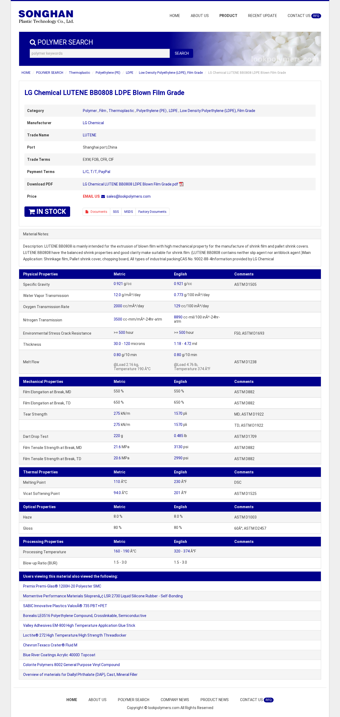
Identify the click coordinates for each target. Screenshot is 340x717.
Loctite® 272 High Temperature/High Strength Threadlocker (74, 635)
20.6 (117, 458)
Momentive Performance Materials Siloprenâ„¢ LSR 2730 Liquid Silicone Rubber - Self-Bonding (103, 596)
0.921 (118, 284)
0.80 (117, 355)
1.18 (177, 344)
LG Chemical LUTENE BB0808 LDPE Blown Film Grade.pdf (130, 184)
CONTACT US (303, 16)
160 (117, 551)
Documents (97, 212)
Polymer (90, 111)
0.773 (178, 295)
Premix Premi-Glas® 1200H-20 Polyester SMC (62, 586)
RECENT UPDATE (262, 16)
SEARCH (182, 53)
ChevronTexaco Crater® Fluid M (50, 645)
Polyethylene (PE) (108, 73)
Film (102, 111)
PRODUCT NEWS (215, 700)
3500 (118, 319)
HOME (175, 16)
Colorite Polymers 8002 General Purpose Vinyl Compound (71, 665)
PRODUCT (228, 16)
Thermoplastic (79, 73)
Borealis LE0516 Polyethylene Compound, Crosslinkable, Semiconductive (84, 616)
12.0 (117, 295)
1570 (178, 413)
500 (122, 332)
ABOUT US (200, 16)
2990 (178, 458)
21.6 (117, 447)
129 (177, 306)
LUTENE (89, 135)
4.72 (187, 344)
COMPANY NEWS (175, 700)
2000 (118, 306)
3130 (178, 447)
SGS (116, 212)
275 (117, 413)
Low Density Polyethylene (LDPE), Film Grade (171, 73)
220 (117, 436)
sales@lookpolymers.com (129, 196)
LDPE (129, 73)
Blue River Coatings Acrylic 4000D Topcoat (59, 655)
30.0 (117, 344)
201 (177, 493)
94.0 (117, 493)
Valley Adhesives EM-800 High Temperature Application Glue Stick (79, 625)
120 (127, 344)
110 (117, 482)
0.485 (178, 436)
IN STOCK (50, 211)
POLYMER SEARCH (49, 73)
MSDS (128, 212)
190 (126, 551)
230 (177, 482)
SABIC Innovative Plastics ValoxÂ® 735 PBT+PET (65, 606)
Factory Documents (152, 212)
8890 (178, 317)
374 (186, 551)
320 (177, 551)
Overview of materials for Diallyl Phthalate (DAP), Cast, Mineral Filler (80, 674)
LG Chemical (93, 123)
